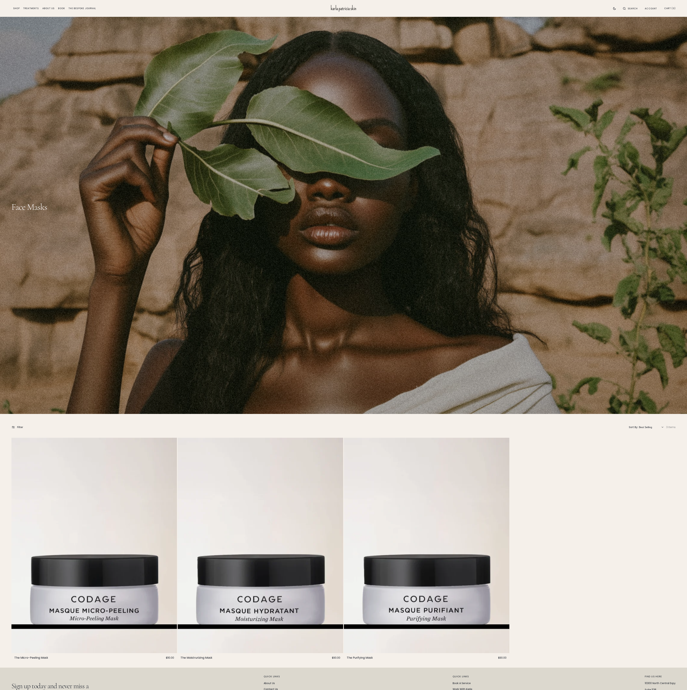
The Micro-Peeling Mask (31, 658)
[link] (94, 545)
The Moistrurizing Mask (196, 658)
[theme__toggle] (614, 8)
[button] (630, 8)
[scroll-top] (679, 682)
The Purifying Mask (360, 658)
